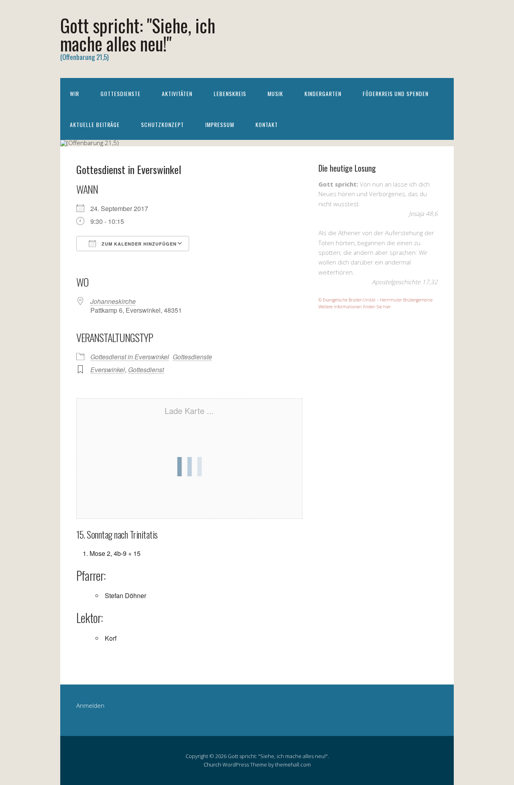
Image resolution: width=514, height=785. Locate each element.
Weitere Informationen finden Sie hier (354, 306)
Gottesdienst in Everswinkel (129, 356)
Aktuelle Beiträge (95, 124)
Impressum (219, 124)
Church (212, 764)
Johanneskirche (113, 301)
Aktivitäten (177, 93)
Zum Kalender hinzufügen (138, 244)
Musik (275, 93)
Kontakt (266, 124)
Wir (74, 93)
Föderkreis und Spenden (395, 93)
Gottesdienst (146, 369)
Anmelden (90, 705)
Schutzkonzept (162, 124)
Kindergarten (322, 93)
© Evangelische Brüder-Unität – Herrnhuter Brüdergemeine (375, 300)
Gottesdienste (120, 93)
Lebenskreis (230, 93)
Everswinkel (107, 369)
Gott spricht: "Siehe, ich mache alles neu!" (137, 34)
